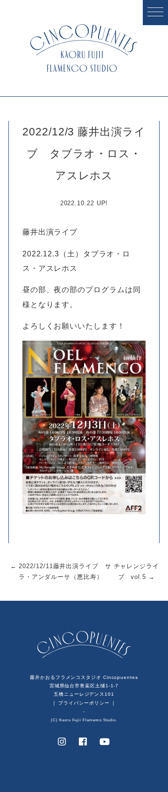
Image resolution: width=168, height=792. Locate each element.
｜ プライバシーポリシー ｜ (84, 702)
